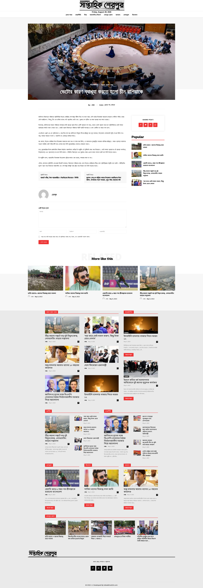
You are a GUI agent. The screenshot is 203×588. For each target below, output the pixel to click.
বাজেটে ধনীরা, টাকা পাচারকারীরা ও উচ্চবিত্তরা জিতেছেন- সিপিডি (59, 177)
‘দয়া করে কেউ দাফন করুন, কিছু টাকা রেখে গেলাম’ (101, 337)
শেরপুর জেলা (50, 516)
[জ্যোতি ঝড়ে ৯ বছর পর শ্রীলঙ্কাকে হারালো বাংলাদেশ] (136, 164)
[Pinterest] (150, 125)
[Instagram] (98, 568)
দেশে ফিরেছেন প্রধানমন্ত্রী (95, 365)
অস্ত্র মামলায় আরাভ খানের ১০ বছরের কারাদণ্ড (62, 367)
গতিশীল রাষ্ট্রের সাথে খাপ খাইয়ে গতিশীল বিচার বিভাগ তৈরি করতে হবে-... (146, 539)
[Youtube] (110, 568)
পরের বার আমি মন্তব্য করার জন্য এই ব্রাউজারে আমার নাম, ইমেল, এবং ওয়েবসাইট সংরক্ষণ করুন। (65, 237)
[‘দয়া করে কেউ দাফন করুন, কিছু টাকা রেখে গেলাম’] (136, 182)
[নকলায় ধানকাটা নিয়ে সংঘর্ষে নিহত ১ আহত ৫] (101, 528)
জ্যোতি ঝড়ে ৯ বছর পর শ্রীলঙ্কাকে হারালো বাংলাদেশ (117, 294)
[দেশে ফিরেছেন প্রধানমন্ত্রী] (101, 354)
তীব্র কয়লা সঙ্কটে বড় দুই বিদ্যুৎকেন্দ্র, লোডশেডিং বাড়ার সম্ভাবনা (152, 173)
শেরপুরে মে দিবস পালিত (122, 537)
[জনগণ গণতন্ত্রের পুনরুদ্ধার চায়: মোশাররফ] (137, 418)
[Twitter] (145, 125)
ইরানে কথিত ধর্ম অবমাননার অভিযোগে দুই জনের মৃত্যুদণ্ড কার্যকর (140, 381)
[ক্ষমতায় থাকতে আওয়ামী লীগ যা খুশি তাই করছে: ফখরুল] (137, 442)
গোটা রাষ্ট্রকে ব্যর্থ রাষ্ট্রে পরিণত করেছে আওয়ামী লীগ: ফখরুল (150, 453)
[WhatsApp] (155, 125)
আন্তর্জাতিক (94, 85)
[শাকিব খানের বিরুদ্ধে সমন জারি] (136, 155)
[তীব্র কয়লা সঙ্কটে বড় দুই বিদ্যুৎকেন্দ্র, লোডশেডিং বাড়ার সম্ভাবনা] (136, 173)
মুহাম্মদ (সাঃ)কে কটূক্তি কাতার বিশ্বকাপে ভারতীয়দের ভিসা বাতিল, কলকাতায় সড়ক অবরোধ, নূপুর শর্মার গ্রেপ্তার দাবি (103, 178)
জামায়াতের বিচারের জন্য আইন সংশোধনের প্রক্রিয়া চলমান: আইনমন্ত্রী (150, 430)
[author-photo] (29, 296)
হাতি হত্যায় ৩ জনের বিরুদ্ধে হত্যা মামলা (42, 293)
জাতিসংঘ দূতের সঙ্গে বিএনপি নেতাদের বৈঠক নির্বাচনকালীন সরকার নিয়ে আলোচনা (62, 397)
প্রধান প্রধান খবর (107, 85)
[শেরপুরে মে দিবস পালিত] (124, 528)
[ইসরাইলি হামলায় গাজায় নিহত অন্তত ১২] (101, 383)
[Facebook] (141, 125)
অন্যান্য (127, 465)
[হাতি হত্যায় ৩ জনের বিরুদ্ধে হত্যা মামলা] (136, 146)
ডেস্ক (93, 105)
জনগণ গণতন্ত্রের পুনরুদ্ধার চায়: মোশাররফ (148, 419)
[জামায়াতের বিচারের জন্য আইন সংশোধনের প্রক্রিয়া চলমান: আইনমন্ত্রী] (137, 429)
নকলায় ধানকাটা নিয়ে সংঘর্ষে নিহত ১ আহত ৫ (101, 538)
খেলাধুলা (49, 465)
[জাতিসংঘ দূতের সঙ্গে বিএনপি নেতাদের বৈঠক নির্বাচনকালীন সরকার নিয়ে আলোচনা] (62, 383)
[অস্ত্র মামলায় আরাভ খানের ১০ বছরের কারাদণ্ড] (62, 354)
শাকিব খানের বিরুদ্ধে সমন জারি (153, 155)
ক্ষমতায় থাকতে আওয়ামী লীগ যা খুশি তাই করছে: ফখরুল (149, 442)
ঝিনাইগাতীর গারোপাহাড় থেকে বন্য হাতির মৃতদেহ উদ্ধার (78, 538)
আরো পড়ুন (128, 355)
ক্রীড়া (47, 485)
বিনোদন (88, 465)
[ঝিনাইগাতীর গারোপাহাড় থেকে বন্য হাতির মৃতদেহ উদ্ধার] (78, 528)
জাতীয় (48, 411)
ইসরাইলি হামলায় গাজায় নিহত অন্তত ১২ (101, 396)
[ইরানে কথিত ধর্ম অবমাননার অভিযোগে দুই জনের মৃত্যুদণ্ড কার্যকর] (141, 368)
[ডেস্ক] (43, 195)
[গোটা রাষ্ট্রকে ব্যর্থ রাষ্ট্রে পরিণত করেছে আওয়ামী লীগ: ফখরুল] (137, 453)
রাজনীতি (108, 411)
